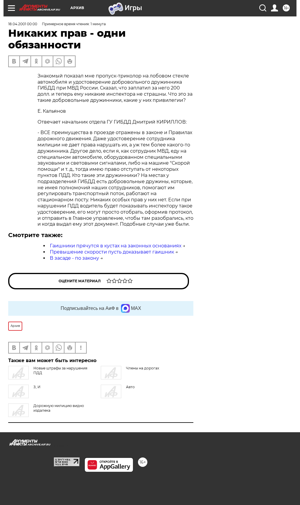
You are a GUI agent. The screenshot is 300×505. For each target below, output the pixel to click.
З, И (36, 387)
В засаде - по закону (74, 258)
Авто (130, 387)
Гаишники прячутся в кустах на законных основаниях (115, 246)
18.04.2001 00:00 (22, 24)
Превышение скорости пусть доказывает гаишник (112, 252)
